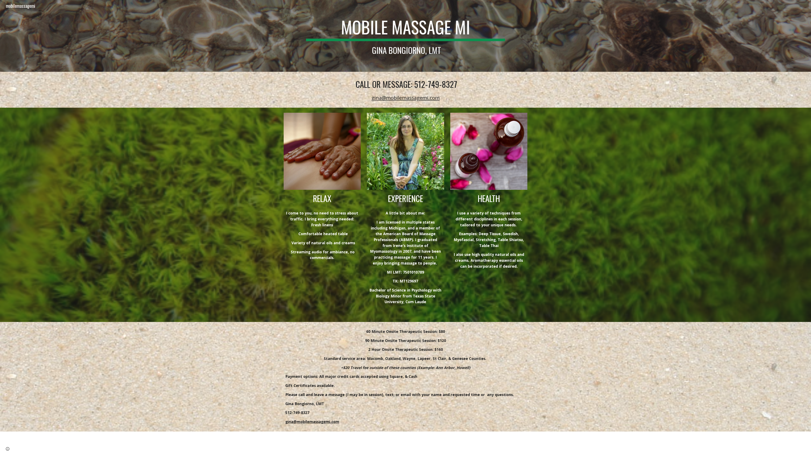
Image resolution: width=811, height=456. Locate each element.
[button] (8, 449)
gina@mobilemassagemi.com (405, 97)
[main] (405, 36)
